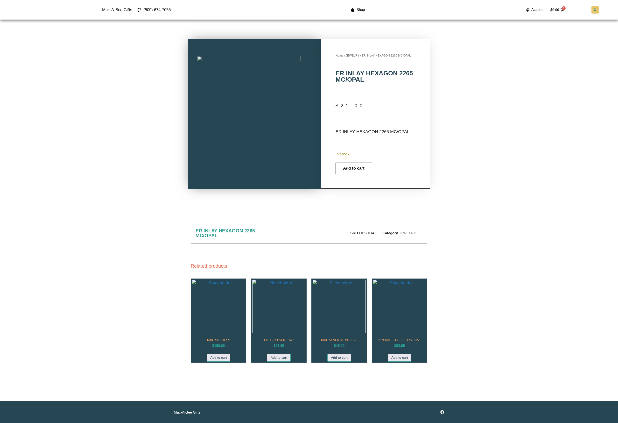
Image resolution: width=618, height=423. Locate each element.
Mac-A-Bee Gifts (117, 9)
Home (340, 55)
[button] (595, 10)
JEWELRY (352, 55)
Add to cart (354, 168)
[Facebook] (442, 412)
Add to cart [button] (218, 357)
